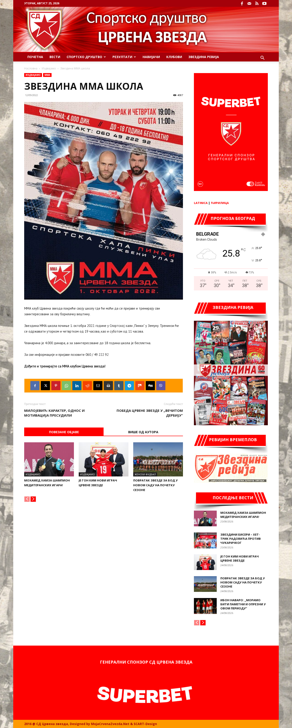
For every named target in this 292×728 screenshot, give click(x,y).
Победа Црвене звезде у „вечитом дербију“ (150, 412)
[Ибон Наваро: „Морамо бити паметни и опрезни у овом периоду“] (205, 606)
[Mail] (249, 3)
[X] (45, 385)
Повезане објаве (64, 432)
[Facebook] (241, 3)
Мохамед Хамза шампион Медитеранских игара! (243, 515)
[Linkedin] (76, 385)
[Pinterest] (55, 385)
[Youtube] (264, 3)
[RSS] (256, 3)
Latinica (201, 203)
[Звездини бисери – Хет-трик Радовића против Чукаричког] (205, 540)
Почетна (35, 57)
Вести (55, 57)
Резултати (122, 57)
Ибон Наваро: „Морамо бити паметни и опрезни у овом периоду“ (243, 604)
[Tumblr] (118, 385)
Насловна (30, 68)
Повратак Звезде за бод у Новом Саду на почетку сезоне (155, 485)
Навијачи (151, 57)
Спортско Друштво (84, 57)
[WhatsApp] (66, 385)
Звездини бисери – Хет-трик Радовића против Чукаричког (240, 538)
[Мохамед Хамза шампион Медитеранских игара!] (49, 459)
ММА (47, 74)
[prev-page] (27, 499)
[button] (262, 58)
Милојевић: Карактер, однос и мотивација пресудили (54, 412)
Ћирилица (220, 203)
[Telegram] (129, 385)
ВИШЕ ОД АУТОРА (143, 432)
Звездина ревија (203, 57)
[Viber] (160, 385)
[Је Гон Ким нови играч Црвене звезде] (103, 459)
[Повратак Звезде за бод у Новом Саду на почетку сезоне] (158, 459)
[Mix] (139, 385)
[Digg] (150, 385)
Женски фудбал (145, 474)
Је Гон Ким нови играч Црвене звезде (239, 558)
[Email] (97, 385)
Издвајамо (49, 68)
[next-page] (33, 499)
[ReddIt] (87, 385)
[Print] (108, 385)
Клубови (174, 57)
